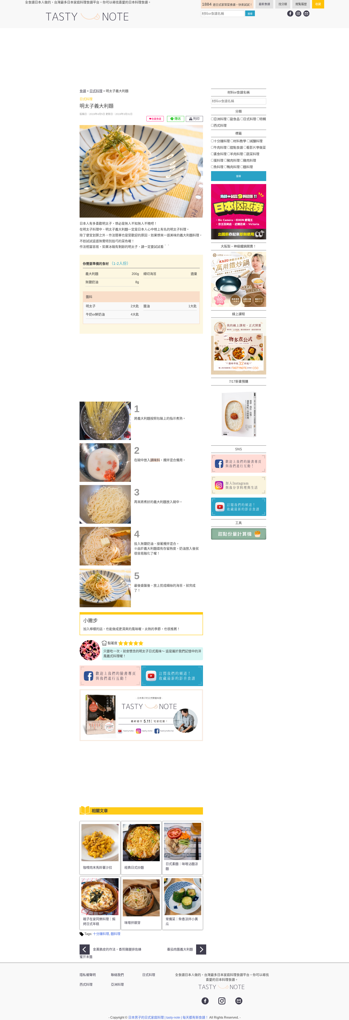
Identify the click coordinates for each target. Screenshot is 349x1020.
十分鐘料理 (101, 934)
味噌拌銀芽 (132, 922)
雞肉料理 (249, 160)
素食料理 (220, 154)
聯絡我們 (117, 975)
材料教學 (239, 141)
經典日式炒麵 (134, 867)
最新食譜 (264, 4)
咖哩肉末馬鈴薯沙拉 (97, 867)
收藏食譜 (156, 119)
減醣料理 (256, 141)
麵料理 (115, 934)
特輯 (263, 119)
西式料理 (220, 125)
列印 (196, 118)
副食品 (235, 119)
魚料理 (218, 166)
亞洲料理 (220, 119)
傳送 (177, 118)
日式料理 (249, 119)
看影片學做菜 (256, 147)
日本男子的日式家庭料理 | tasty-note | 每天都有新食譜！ (168, 1017)
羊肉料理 (236, 154)
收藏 (318, 4)
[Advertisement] (174, 58)
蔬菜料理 (252, 154)
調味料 (155, 460)
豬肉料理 (233, 160)
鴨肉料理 (233, 166)
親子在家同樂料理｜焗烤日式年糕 (99, 921)
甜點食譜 (236, 147)
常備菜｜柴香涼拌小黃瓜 (182, 921)
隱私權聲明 (88, 975)
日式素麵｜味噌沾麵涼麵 (182, 866)
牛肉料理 (220, 147)
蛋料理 (218, 160)
